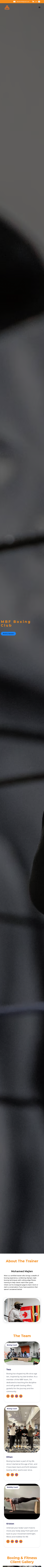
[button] (39, 7)
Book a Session (8, 633)
